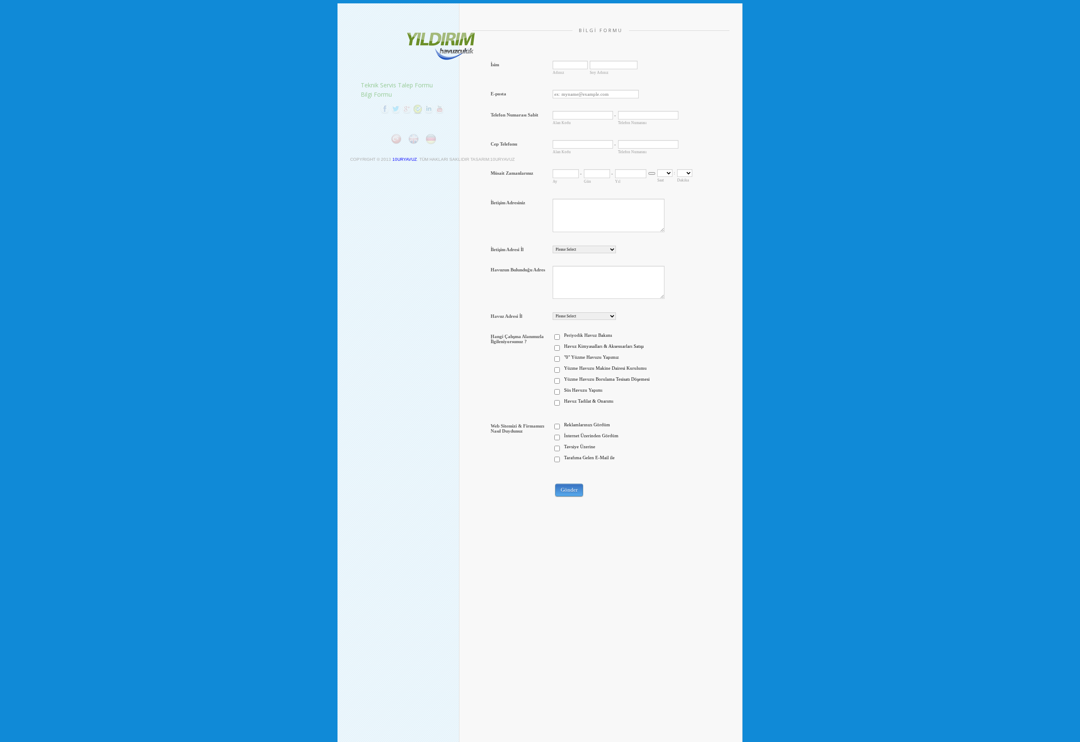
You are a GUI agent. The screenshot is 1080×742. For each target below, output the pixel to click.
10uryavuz (404, 159)
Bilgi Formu (376, 94)
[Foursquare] (417, 108)
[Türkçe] (396, 138)
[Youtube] (439, 108)
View (442, 46)
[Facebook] (384, 108)
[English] (413, 138)
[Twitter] (395, 108)
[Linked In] (428, 108)
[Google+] (406, 108)
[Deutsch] (430, 138)
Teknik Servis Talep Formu (397, 85)
